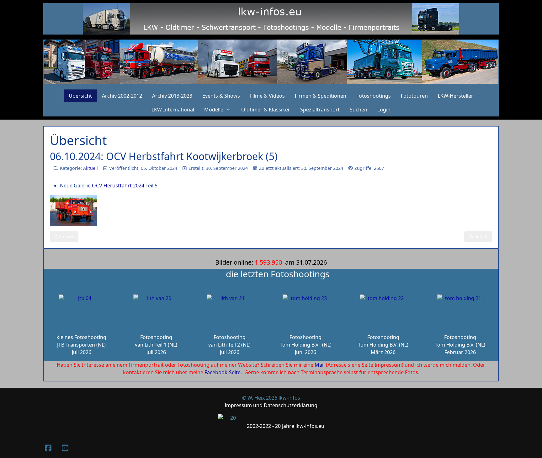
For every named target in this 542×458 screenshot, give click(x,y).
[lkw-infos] (271, 62)
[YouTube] (65, 448)
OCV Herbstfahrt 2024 (118, 185)
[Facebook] (48, 448)
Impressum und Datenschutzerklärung (271, 405)
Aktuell (90, 168)
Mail (320, 364)
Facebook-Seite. (223, 372)
